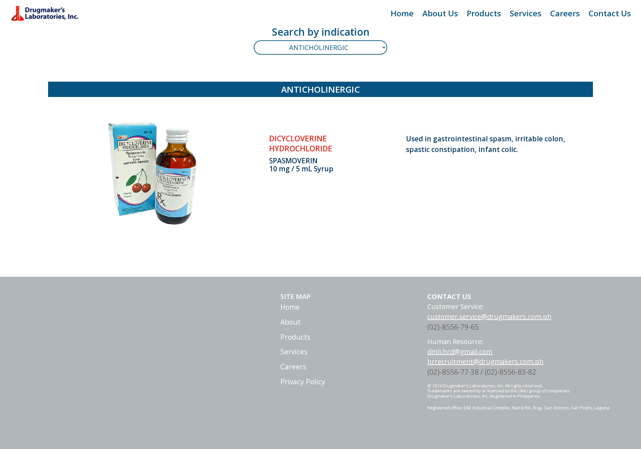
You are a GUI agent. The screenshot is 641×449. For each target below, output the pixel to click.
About (290, 322)
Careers (565, 15)
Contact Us (610, 15)
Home (402, 15)
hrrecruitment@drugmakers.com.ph (485, 361)
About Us (440, 15)
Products (484, 15)
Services (526, 15)
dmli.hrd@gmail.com (459, 351)
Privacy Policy (302, 381)
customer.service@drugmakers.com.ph (489, 316)
